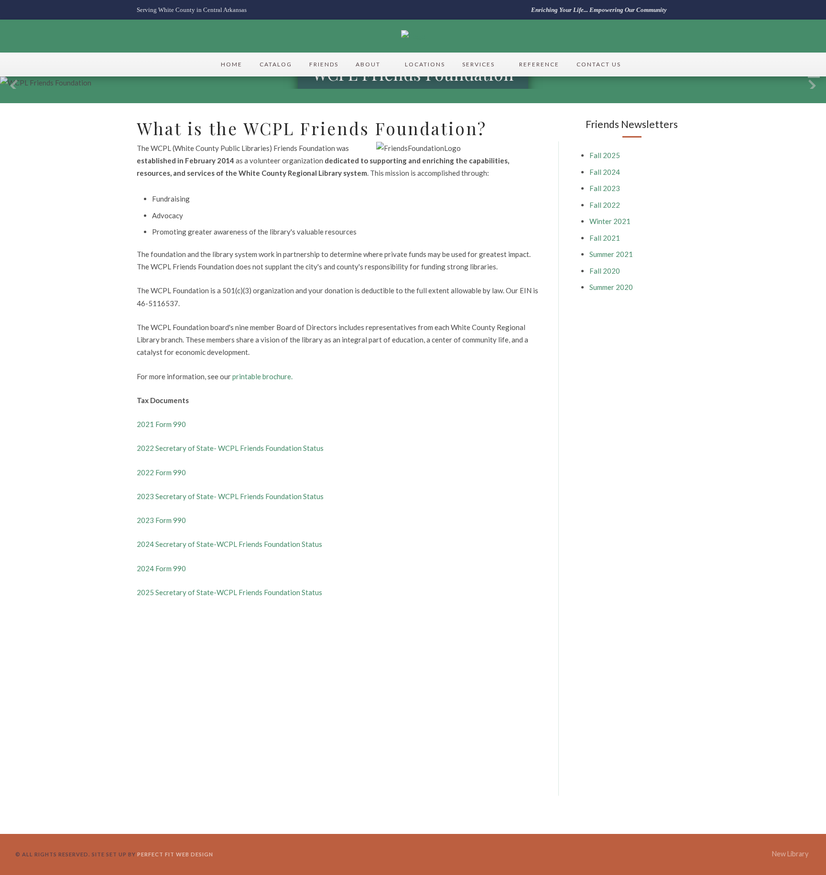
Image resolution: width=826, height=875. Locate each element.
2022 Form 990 (161, 472)
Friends (323, 64)
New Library (790, 854)
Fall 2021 (604, 238)
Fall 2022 (604, 205)
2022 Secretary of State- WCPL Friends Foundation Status (230, 448)
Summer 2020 (611, 287)
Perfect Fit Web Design (175, 854)
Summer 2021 (611, 254)
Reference (539, 64)
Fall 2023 (604, 188)
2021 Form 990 (161, 424)
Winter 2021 (609, 221)
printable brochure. (262, 376)
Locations (425, 64)
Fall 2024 (604, 172)
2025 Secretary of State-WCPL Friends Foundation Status (229, 592)
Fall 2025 (604, 155)
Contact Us (598, 64)
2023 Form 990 (161, 520)
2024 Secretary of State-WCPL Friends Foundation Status (229, 544)
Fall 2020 (604, 271)
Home (231, 64)
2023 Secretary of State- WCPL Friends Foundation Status (230, 496)
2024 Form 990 (161, 568)
